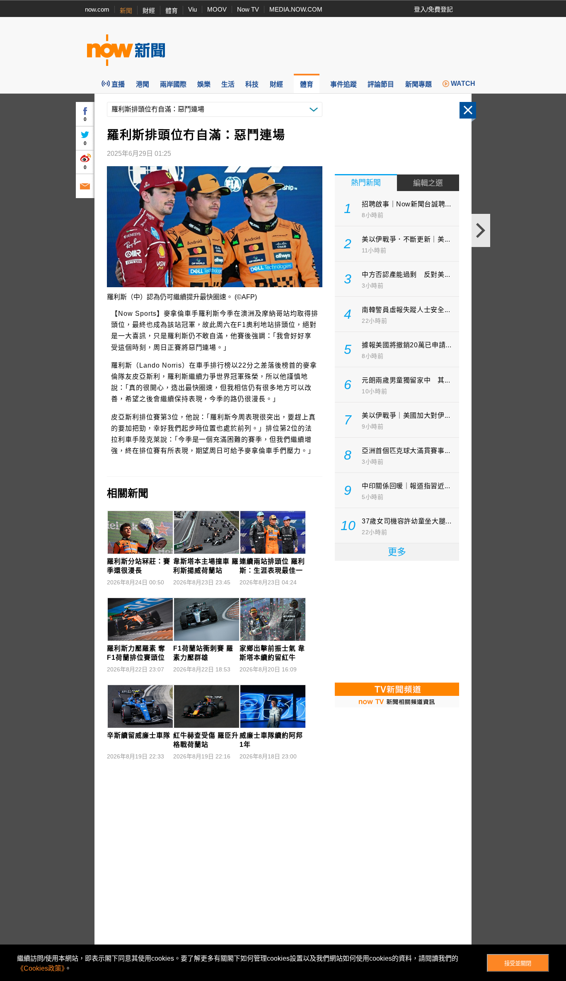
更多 (397, 552)
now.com (97, 9)
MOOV (217, 9)
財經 (149, 10)
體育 (171, 10)
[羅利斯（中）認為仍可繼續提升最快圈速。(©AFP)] (214, 226)
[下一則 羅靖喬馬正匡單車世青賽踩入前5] (481, 230)
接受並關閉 (517, 963)
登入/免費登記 (433, 9)
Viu (192, 9)
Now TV (248, 9)
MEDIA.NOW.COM (295, 9)
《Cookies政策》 (41, 968)
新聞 (126, 10)
